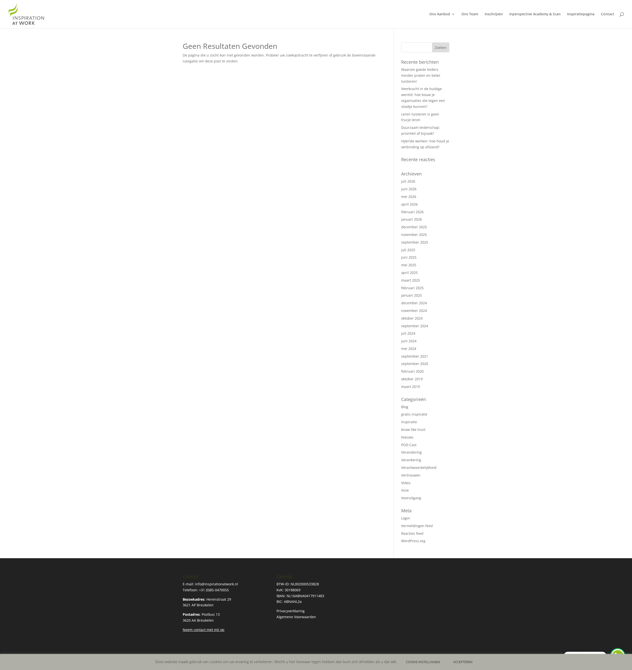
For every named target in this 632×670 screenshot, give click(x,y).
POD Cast (408, 444)
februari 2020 (412, 371)
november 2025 (414, 234)
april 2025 (409, 272)
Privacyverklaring (290, 611)
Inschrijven (494, 14)
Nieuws (407, 437)
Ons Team (469, 14)
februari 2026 (412, 212)
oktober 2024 (412, 318)
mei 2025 (408, 265)
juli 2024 (408, 333)
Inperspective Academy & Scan (535, 14)
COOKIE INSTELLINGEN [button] (423, 662)
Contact (607, 14)
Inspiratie (409, 422)
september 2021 (414, 356)
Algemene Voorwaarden (296, 616)
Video (405, 482)
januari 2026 (411, 219)
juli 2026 (408, 181)
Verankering (411, 460)
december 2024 (414, 303)
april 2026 (409, 204)
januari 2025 (411, 295)
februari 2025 (412, 288)
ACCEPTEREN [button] (463, 662)
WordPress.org (413, 540)
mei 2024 (408, 348)
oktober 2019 (412, 379)
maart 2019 (410, 386)
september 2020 (414, 363)
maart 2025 (410, 280)
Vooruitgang (411, 498)
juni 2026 (408, 189)
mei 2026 (408, 196)
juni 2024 (408, 341)
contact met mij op (209, 629)
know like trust (413, 429)
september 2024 (414, 326)
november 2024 (414, 310)
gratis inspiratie (414, 414)
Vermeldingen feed (417, 525)
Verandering (411, 452)
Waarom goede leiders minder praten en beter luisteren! (420, 75)
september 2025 (414, 242)
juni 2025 (408, 257)
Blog (404, 406)
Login (405, 518)
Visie (405, 490)
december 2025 (414, 227)
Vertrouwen (410, 475)
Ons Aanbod (439, 14)
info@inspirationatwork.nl (216, 584)
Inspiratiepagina (580, 14)
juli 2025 (408, 250)
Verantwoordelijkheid (418, 467)
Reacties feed (412, 533)
